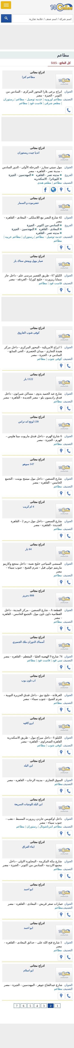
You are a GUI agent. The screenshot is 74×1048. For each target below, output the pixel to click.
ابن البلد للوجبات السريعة (28, 804)
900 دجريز (28, 595)
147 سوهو (28, 464)
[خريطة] (61, 190)
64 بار (28, 549)
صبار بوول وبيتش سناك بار (28, 260)
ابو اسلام (28, 970)
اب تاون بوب (28, 680)
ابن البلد (28, 765)
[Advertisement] (37, 1036)
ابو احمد (28, 889)
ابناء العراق (28, 846)
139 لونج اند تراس (28, 421)
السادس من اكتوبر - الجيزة (43, 225)
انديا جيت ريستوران (28, 152)
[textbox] (43, 18)
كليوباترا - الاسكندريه (46, 178)
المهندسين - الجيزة (20, 175)
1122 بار (28, 379)
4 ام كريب (28, 506)
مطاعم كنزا (28, 77)
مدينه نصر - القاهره (47, 175)
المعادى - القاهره (49, 229)
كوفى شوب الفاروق (28, 332)
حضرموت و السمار (28, 202)
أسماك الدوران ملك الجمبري (28, 641)
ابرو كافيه (28, 723)
